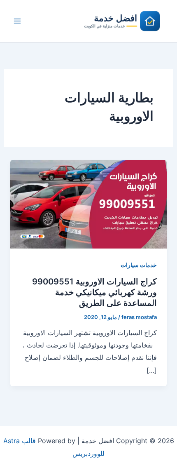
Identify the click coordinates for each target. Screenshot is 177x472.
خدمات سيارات (139, 264)
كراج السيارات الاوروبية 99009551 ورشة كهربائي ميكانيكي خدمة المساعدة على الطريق (94, 292)
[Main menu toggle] (17, 21)
